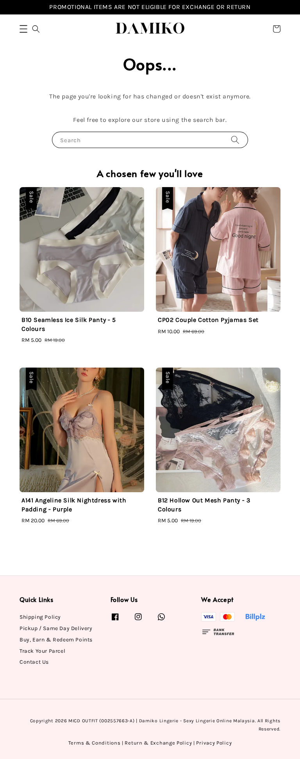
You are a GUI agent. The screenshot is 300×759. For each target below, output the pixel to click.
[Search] (235, 139)
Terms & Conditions (94, 743)
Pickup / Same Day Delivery (56, 628)
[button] (23, 29)
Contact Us (34, 662)
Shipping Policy (40, 617)
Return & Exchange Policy (158, 743)
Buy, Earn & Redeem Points (56, 639)
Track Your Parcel (42, 651)
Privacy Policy (214, 743)
